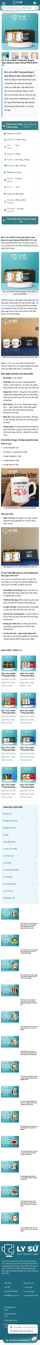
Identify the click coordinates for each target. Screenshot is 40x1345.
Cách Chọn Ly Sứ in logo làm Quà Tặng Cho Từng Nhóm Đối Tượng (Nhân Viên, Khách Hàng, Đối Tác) (28, 926)
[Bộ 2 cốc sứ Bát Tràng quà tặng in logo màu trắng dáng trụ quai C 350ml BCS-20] (28, 738)
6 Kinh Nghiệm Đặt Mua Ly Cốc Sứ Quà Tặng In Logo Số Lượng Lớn (28, 1177)
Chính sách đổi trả (10, 1320)
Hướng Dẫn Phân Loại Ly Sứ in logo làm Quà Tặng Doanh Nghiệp (29, 1128)
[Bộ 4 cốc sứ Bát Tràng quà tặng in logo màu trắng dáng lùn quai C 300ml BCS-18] (9, 700)
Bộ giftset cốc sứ (20, 821)
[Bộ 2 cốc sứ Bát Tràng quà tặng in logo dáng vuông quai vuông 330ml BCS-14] (9, 738)
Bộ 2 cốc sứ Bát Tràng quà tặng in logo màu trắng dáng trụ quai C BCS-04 (28, 786)
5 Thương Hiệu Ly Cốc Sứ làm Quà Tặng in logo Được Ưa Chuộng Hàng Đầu (29, 951)
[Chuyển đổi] (36, 884)
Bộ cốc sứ (13, 12)
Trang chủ (4, 12)
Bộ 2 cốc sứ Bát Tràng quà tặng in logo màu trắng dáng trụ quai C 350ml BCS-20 (28, 749)
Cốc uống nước (20, 842)
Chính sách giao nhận (10, 1315)
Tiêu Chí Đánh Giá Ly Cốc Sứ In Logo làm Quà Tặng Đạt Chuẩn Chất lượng (29, 1152)
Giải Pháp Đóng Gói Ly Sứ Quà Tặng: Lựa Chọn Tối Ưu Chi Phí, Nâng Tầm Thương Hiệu (28, 1203)
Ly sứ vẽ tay (20, 891)
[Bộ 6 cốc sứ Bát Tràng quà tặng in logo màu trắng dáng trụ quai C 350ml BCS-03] (28, 663)
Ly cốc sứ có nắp (20, 849)
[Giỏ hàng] (34, 3)
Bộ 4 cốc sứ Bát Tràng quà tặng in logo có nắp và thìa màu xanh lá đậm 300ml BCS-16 (9, 674)
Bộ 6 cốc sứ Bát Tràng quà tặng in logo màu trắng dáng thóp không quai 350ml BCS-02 (28, 712)
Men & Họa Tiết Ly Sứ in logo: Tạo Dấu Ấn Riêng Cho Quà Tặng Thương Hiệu (29, 976)
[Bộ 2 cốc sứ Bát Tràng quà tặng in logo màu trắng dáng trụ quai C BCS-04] (28, 775)
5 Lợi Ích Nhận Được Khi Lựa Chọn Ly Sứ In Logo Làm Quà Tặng (28, 1229)
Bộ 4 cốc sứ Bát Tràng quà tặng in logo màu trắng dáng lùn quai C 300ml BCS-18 (9, 712)
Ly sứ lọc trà (20, 856)
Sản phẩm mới (20, 898)
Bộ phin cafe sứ (20, 828)
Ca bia (20, 835)
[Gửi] (36, 7)
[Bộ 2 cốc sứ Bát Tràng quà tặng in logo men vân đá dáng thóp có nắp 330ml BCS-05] (9, 775)
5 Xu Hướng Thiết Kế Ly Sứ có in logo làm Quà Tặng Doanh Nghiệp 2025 (29, 1078)
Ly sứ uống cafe (19, 884)
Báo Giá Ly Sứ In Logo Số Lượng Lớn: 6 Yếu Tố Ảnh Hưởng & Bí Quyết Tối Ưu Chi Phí (28, 1002)
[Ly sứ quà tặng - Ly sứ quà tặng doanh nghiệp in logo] (17, 2)
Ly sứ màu (20, 863)
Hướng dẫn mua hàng (10, 1308)
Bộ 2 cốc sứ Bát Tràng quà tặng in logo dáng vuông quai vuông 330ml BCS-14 (9, 749)
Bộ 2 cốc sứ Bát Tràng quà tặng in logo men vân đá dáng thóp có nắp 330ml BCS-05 (9, 786)
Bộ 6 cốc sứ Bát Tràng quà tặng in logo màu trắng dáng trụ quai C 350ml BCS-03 (28, 674)
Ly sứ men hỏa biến (20, 870)
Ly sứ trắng (20, 877)
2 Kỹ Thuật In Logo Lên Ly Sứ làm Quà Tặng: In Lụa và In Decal (29, 1028)
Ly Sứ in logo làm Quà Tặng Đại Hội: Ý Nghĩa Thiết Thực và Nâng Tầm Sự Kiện (28, 1103)
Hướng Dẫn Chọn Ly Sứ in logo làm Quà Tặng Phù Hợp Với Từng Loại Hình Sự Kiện (28, 1053)
